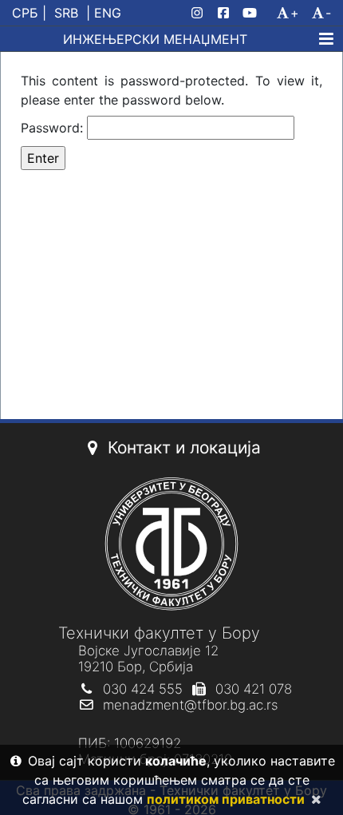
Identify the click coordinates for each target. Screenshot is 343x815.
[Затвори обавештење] (313, 799)
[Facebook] (226, 13)
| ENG (103, 13)
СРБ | (29, 13)
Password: (54, 128)
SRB (66, 13)
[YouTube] (256, 13)
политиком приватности (226, 799)
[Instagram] (200, 13)
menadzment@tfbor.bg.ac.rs (190, 705)
